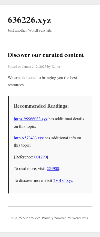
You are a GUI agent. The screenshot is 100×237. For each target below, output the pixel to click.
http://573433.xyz (29, 138)
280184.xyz (63, 180)
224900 (53, 168)
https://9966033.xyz (30, 119)
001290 (40, 157)
